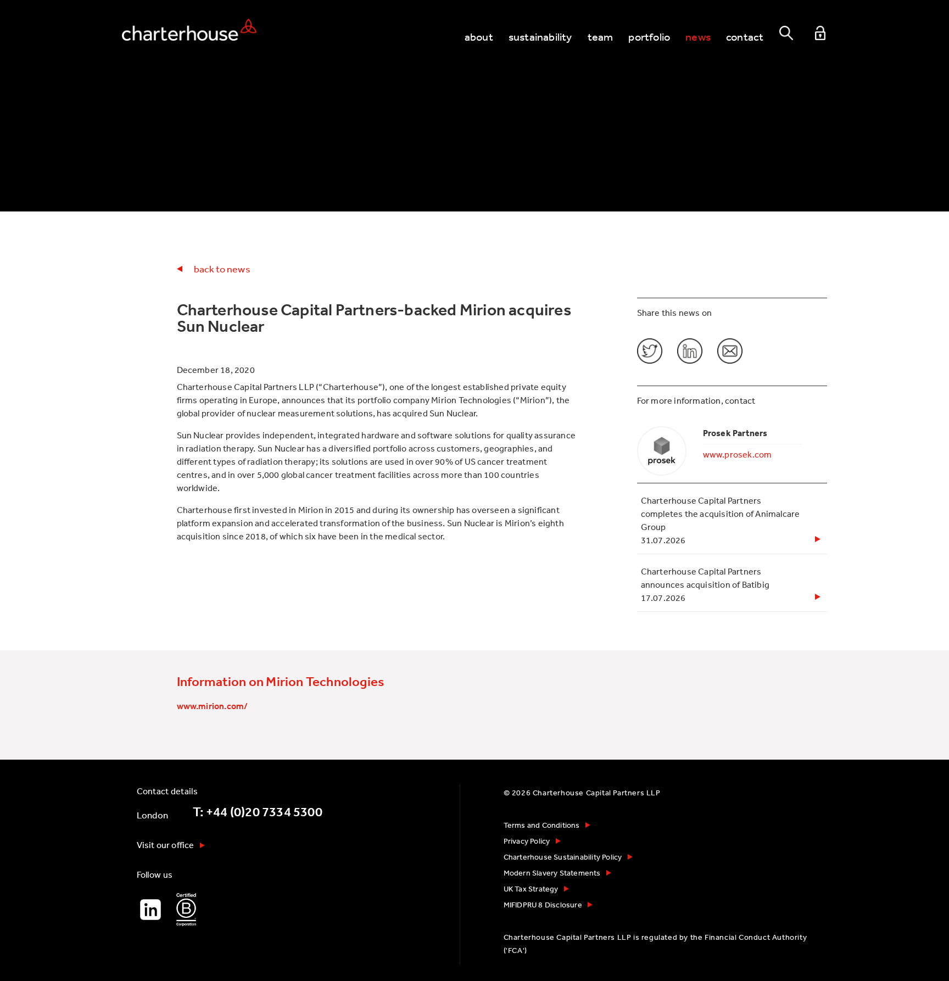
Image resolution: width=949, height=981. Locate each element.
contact (744, 36)
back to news (222, 269)
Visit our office (165, 844)
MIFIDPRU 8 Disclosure (543, 905)
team (600, 36)
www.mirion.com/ (212, 705)
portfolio (649, 36)
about (479, 36)
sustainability (540, 36)
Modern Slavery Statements (552, 873)
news (698, 36)
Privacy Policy (527, 841)
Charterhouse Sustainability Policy (563, 857)
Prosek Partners (735, 432)
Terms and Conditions (542, 825)
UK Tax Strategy (531, 889)
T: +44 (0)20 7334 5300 (257, 811)
